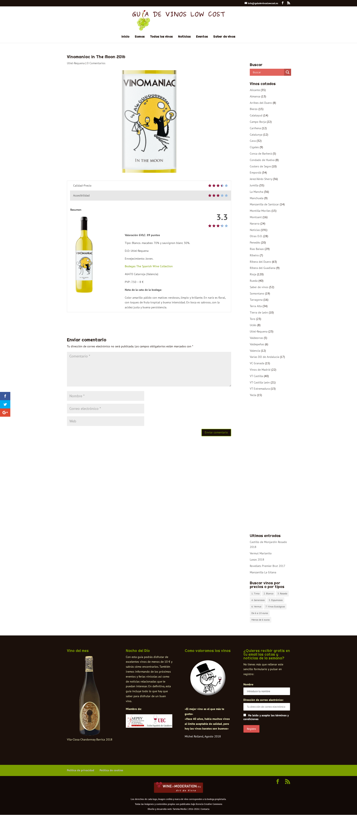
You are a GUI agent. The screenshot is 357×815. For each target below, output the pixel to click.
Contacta (205, 809)
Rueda (254, 281)
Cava (253, 141)
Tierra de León (259, 312)
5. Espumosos (276, 600)
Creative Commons (213, 804)
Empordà (255, 172)
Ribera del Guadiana (262, 268)
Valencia (255, 350)
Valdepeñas (257, 344)
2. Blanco (268, 593)
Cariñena (255, 128)
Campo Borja (258, 122)
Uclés (253, 325)
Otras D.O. (256, 236)
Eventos (202, 36)
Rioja (253, 274)
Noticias (184, 36)
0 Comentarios (96, 63)
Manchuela (256, 198)
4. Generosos (258, 600)
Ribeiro (254, 255)
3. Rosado (282, 593)
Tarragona (256, 300)
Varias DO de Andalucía (264, 357)
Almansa (255, 96)
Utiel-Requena (76, 63)
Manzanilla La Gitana (263, 572)
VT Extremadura (260, 388)
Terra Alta (256, 306)
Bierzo (254, 109)
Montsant (256, 217)
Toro (252, 319)
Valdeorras (256, 338)
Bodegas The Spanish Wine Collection (149, 266)
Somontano (257, 293)
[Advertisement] (270, 466)
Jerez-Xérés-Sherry (261, 179)
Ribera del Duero (260, 262)
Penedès (255, 242)
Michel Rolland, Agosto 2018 (203, 736)
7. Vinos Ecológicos (275, 606)
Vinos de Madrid (260, 369)
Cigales (254, 147)
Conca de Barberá (261, 153)
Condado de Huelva (262, 160)
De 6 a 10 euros (259, 613)
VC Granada (257, 363)
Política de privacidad (80, 770)
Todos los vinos (161, 36)
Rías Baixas (257, 249)
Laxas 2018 (257, 559)
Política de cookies (111, 770)
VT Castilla (256, 376)
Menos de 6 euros (260, 619)
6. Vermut (256, 606)
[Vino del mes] (89, 696)
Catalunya (256, 134)
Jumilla (254, 185)
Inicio (125, 36)
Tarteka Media (179, 809)
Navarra (254, 223)
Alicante (255, 90)
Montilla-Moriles (260, 211)
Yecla (253, 395)
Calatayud (256, 115)
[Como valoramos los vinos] (208, 692)
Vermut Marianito (261, 553)
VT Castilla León (260, 382)
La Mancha (256, 192)
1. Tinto (255, 593)
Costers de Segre (260, 166)
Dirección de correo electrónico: (263, 700)
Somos (140, 36)
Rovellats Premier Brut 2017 (267, 566)
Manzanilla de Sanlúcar (264, 204)
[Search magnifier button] (287, 72)
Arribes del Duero (261, 103)
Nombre (248, 684)
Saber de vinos (224, 36)
